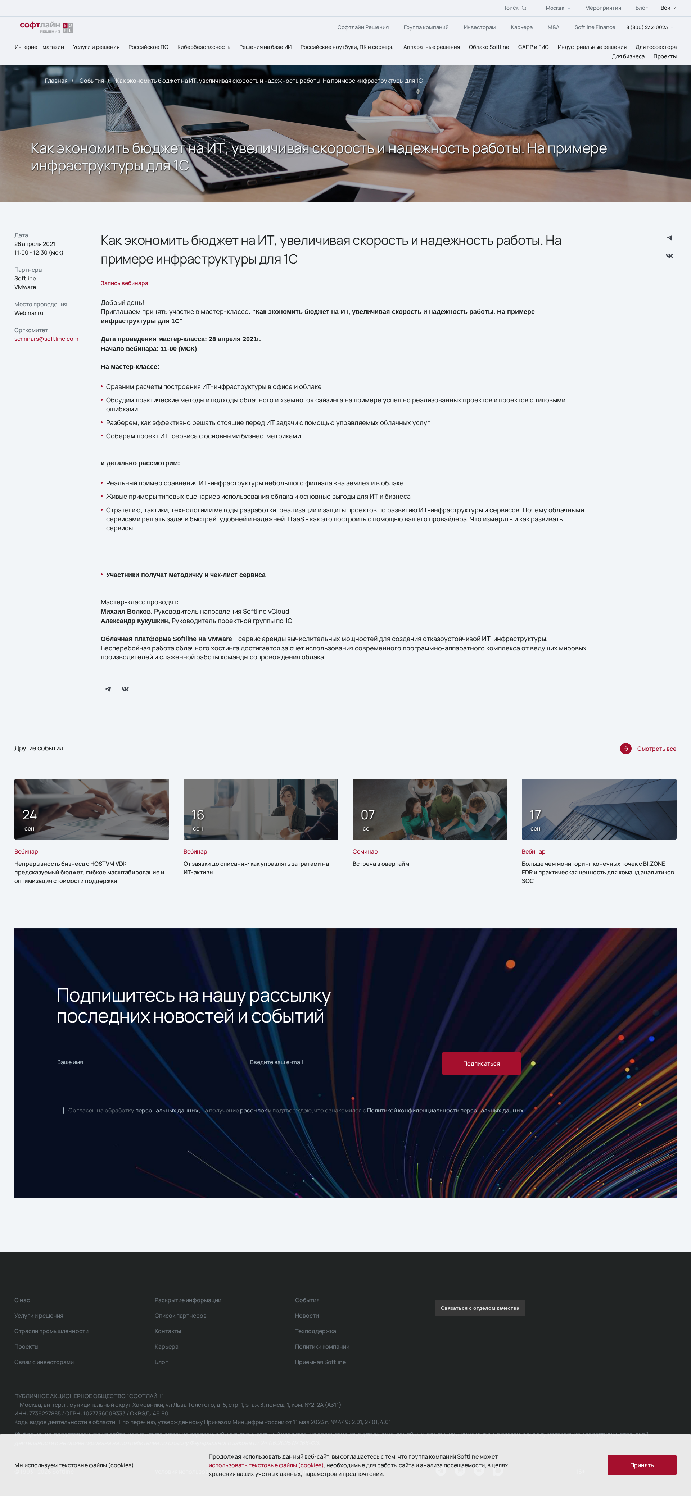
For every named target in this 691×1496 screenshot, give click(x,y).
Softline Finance (595, 27)
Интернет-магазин (39, 47)
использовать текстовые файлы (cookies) (266, 1465)
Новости (307, 1315)
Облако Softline (489, 47)
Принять (642, 1465)
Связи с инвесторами (44, 1362)
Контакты (168, 1331)
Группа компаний (426, 27)
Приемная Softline (320, 1362)
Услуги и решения (96, 47)
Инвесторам (480, 27)
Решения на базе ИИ (265, 47)
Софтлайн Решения (363, 27)
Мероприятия (603, 8)
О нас (22, 1300)
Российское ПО (148, 47)
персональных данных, (167, 1110)
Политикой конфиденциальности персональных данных (445, 1110)
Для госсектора (656, 47)
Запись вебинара (124, 283)
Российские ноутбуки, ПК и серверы (347, 47)
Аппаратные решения (431, 47)
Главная (56, 80)
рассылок (253, 1110)
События (92, 80)
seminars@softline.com (46, 339)
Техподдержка (315, 1331)
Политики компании (322, 1346)
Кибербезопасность (203, 47)
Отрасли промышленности (51, 1331)
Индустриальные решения (592, 47)
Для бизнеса (628, 56)
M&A (554, 27)
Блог (642, 8)
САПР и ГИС (533, 47)
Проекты (665, 56)
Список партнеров (181, 1315)
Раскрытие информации (188, 1300)
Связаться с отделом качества (480, 1308)
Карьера (522, 27)
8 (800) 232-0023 (647, 27)
